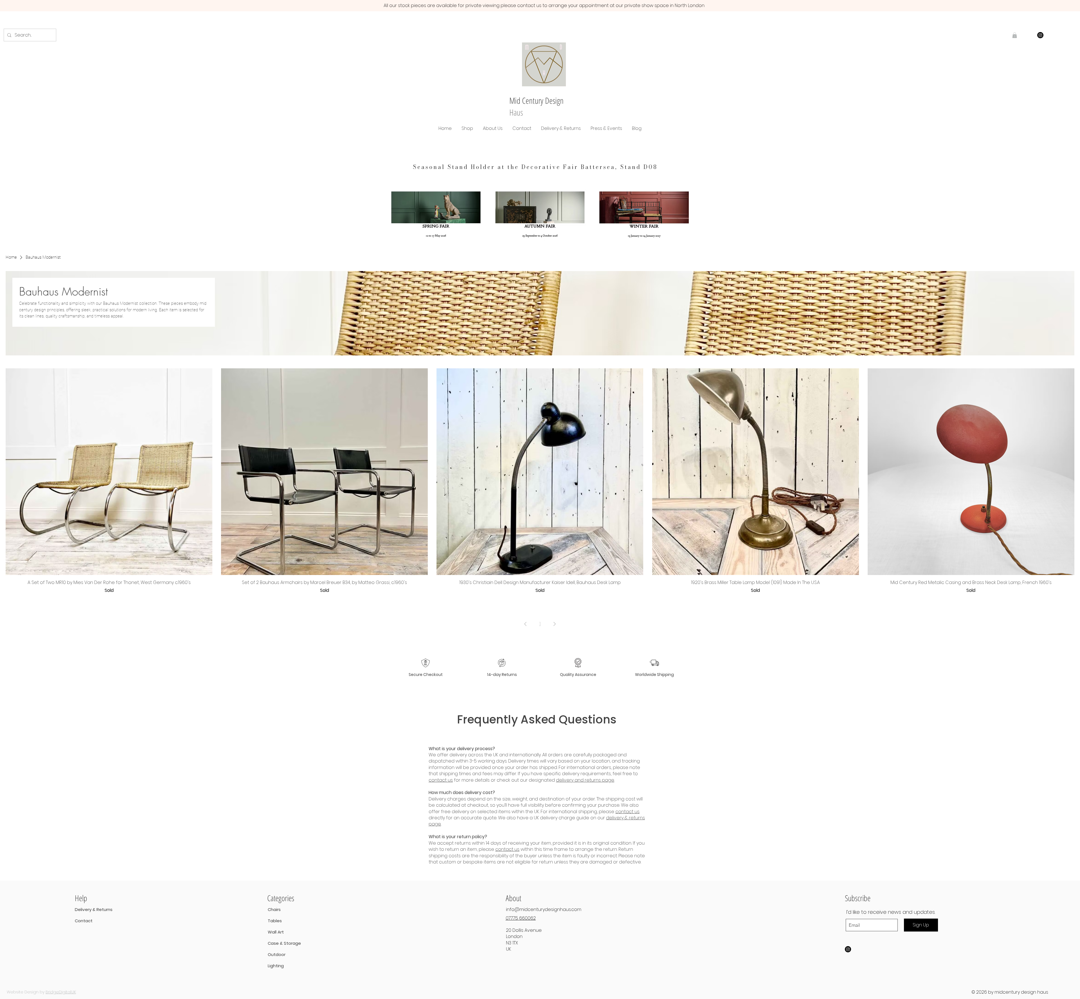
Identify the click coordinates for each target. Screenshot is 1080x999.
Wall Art (276, 932)
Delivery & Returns (93, 909)
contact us (441, 780)
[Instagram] (1040, 35)
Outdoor (276, 954)
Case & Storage (278, 943)
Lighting (276, 966)
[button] (467, 128)
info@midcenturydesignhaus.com (543, 909)
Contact (84, 921)
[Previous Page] (525, 624)
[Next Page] (554, 624)
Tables (275, 921)
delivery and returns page (585, 780)
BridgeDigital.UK (61, 992)
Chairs (274, 909)
